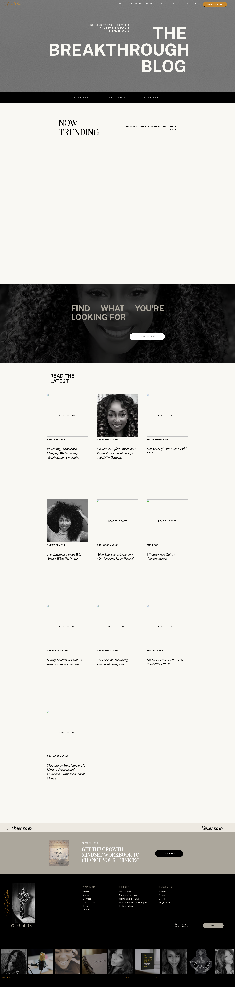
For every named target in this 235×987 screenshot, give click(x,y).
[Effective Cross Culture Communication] (167, 520)
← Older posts (19, 828)
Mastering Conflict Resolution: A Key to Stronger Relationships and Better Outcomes (117, 453)
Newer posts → (215, 828)
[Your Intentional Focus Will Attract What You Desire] (67, 520)
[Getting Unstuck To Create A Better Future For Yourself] (67, 626)
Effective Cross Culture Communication (161, 556)
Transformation (108, 439)
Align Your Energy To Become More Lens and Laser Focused (115, 556)
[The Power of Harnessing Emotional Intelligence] (117, 626)
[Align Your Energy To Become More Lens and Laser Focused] (117, 520)
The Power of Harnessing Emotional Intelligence (112, 662)
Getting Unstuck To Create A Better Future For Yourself (64, 662)
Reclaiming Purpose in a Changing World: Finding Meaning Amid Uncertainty (64, 453)
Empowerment (56, 439)
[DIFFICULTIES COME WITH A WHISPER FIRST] (167, 626)
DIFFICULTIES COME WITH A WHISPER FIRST (166, 662)
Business (152, 545)
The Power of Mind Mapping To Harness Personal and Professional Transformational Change (66, 771)
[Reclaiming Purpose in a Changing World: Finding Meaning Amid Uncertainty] (67, 415)
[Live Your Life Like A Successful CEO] (167, 415)
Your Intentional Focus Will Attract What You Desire (64, 556)
